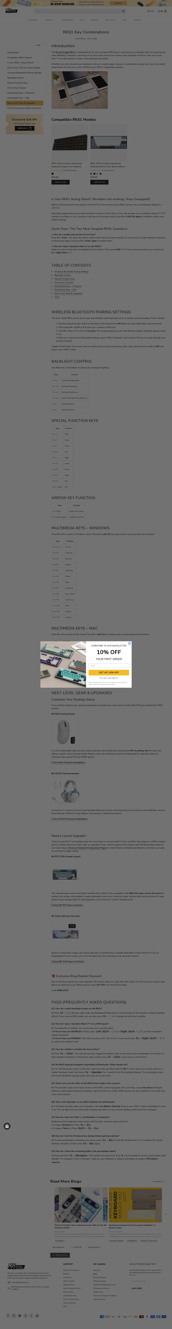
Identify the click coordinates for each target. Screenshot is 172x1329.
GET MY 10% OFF (109, 672)
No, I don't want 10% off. (109, 678)
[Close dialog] (129, 643)
